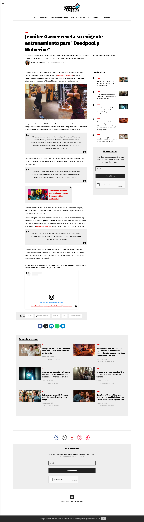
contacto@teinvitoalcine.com (72, 501)
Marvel (56, 316)
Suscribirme (110, 176)
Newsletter (111, 151)
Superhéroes (75, 316)
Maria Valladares (38, 62)
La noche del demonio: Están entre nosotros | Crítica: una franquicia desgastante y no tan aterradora (56, 374)
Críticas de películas (59, 18)
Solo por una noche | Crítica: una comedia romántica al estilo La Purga (55, 397)
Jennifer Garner (42, 316)
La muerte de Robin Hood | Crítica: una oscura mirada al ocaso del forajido (110, 374)
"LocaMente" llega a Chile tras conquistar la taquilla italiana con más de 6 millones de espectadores (110, 397)
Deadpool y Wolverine (65, 75)
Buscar (107, 18)
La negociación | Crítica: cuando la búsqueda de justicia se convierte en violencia (56, 351)
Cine (35, 18)
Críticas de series (78, 18)
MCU (64, 316)
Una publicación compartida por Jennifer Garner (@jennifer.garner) (51, 306)
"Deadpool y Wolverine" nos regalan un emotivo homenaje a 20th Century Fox (58, 194)
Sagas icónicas (94, 18)
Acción (29, 316)
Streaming (44, 18)
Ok (103, 519)
